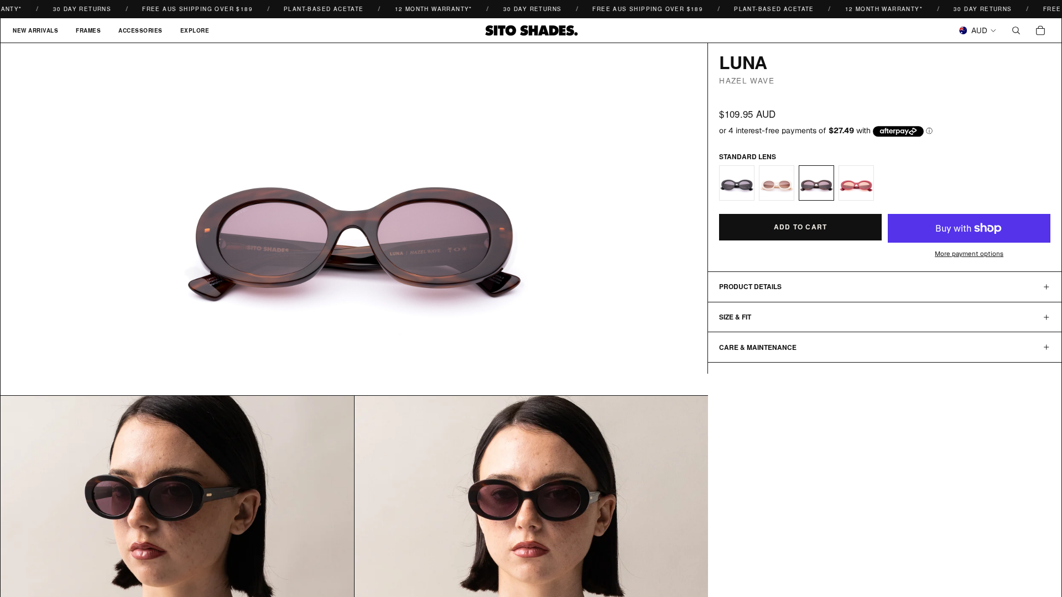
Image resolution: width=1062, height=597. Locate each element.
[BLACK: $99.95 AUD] (736, 183)
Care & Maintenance (757, 347)
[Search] (1016, 30)
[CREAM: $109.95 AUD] (776, 183)
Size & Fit (735, 317)
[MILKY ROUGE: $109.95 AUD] (856, 183)
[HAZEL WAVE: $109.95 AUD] (816, 183)
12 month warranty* (423, 9)
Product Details (750, 286)
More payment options (969, 253)
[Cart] (1040, 30)
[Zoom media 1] (354, 218)
